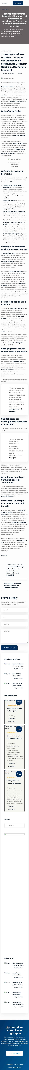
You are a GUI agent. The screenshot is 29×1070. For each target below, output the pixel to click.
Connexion (18, 3)
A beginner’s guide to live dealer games (17, 675)
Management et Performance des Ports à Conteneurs (14, 782)
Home (6, 30)
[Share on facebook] (10, 556)
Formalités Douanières (14, 705)
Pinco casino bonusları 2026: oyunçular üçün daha (17, 1003)
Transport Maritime (16, 30)
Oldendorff (4, 514)
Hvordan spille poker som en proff (17, 685)
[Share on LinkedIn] (15, 556)
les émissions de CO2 (7, 343)
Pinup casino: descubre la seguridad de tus (18, 994)
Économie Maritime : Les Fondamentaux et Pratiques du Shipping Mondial (14, 737)
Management (11, 732)
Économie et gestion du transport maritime (14, 710)
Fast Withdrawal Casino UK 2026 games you (17, 665)
